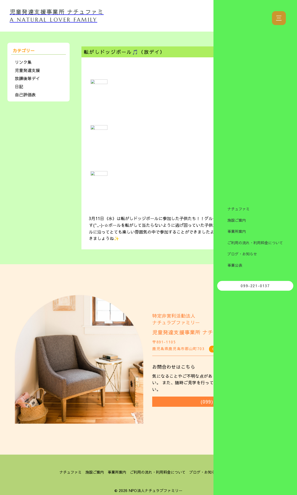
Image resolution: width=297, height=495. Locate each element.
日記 (19, 86)
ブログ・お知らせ (242, 253)
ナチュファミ (238, 208)
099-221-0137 (255, 285)
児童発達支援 (27, 70)
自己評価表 (25, 95)
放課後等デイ (27, 78)
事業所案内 (236, 231)
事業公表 (234, 265)
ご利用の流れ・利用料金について (255, 242)
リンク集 (23, 62)
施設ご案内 (236, 220)
